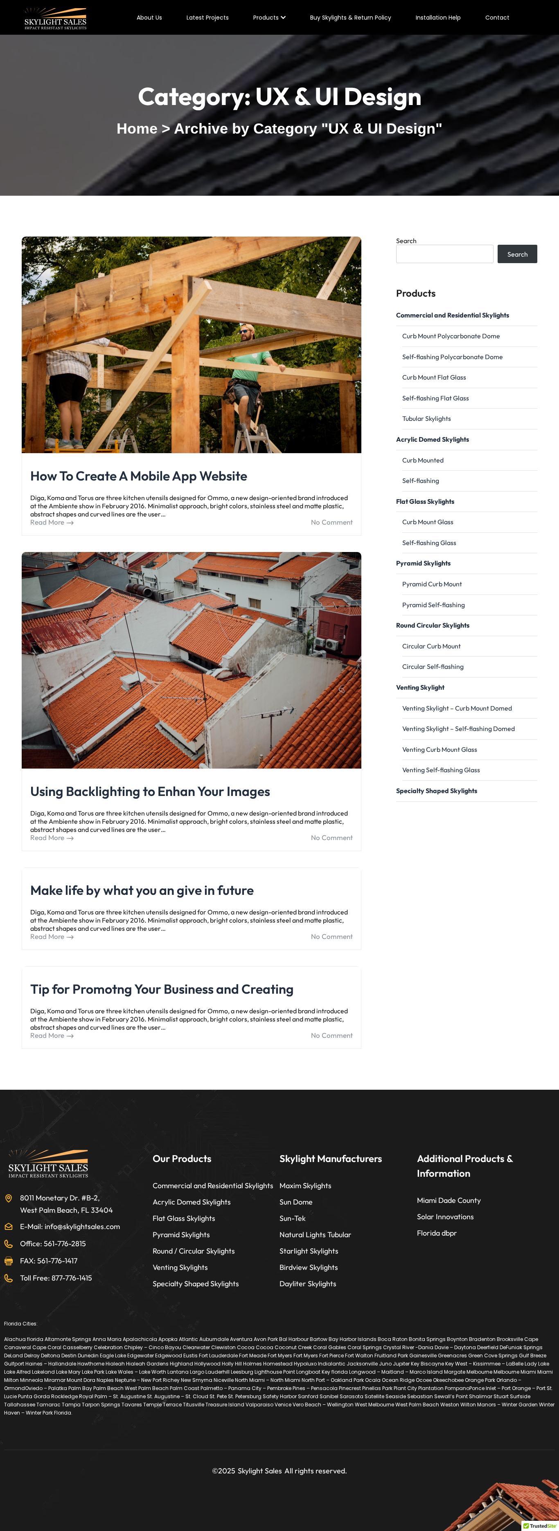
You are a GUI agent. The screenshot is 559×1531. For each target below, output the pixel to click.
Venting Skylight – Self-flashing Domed (458, 728)
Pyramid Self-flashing (433, 605)
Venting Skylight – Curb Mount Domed (457, 708)
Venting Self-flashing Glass (441, 770)
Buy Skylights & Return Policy (350, 17)
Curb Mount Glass (427, 522)
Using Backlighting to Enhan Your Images (150, 791)
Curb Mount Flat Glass (434, 377)
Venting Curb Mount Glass (439, 749)
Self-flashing (420, 480)
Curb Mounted (423, 460)
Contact (497, 17)
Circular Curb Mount (431, 646)
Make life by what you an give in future (142, 890)
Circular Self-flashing (433, 666)
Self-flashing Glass (429, 543)
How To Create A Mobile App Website (138, 475)
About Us (149, 17)
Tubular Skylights (426, 418)
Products (266, 17)
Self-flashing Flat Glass (435, 398)
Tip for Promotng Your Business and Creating (162, 989)
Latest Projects (208, 17)
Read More (47, 522)
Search (406, 241)
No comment (332, 522)
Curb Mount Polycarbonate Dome (451, 336)
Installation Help (438, 17)
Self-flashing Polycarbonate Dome (452, 357)
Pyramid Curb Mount (432, 584)
